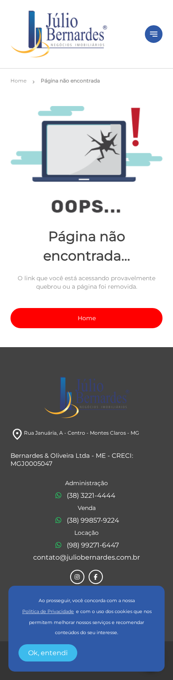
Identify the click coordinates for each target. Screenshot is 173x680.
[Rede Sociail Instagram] (77, 577)
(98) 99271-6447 (93, 545)
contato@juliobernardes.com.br (86, 557)
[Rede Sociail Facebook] (96, 577)
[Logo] (72, 34)
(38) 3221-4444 (91, 495)
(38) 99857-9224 (93, 520)
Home (87, 318)
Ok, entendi (48, 653)
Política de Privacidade (48, 611)
